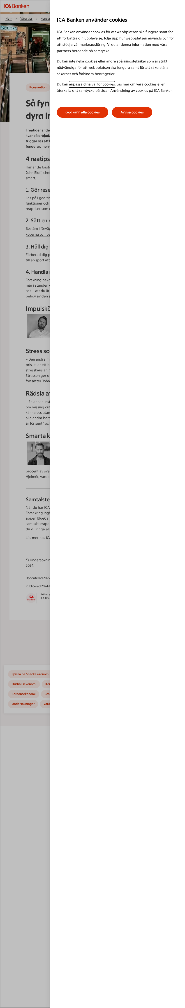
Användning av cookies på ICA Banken (141, 90)
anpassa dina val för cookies (92, 84)
